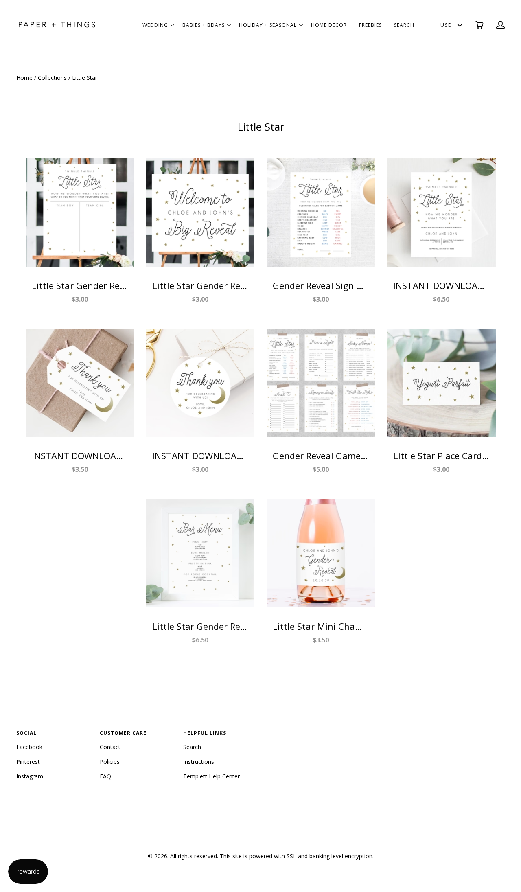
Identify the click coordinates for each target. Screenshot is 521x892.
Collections (52, 77)
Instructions (198, 761)
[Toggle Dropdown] (172, 25)
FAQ (105, 776)
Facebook (29, 747)
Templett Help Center (211, 776)
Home (24, 77)
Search (192, 747)
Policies (110, 761)
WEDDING (155, 25)
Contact (110, 747)
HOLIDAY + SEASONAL (268, 25)
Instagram (29, 776)
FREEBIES (370, 25)
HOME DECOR (329, 25)
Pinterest (28, 761)
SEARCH (404, 25)
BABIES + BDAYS (203, 25)
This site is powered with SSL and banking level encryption (296, 856)
